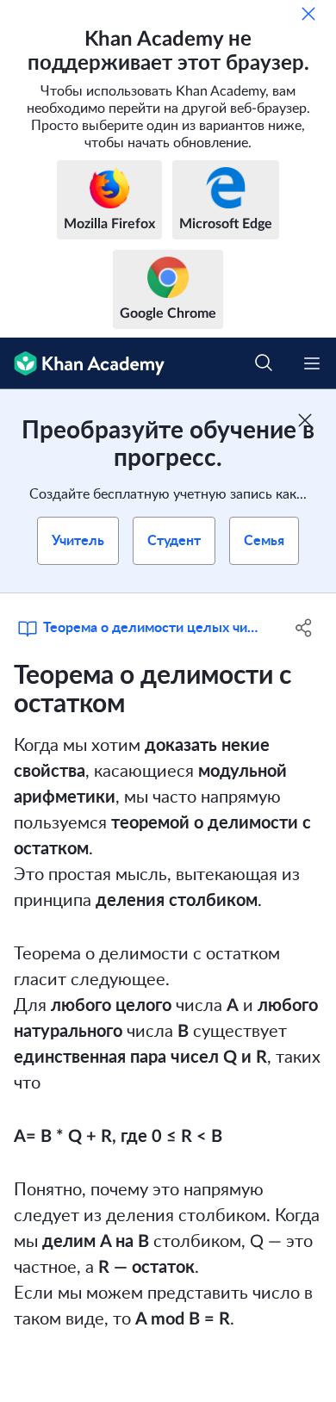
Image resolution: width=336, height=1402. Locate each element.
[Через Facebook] (304, 628)
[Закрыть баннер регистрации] (305, 420)
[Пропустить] (308, 14)
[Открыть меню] (312, 363)
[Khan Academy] (82, 363)
